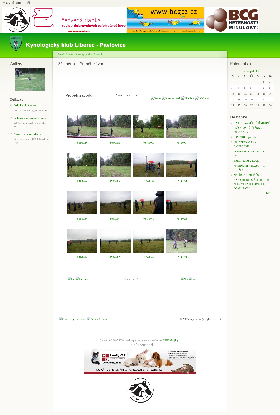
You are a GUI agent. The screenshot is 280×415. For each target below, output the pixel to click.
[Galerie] (156, 98)
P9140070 (148, 257)
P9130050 (148, 143)
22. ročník (97, 54)
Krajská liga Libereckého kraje (28, 134)
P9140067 (82, 257)
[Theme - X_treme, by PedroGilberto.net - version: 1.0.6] (97, 319)
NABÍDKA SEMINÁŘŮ (246, 174)
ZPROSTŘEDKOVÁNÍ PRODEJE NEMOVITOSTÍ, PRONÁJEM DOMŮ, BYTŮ (251, 184)
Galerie (69, 54)
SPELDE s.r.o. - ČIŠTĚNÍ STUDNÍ (252, 123)
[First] (72, 279)
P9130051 (182, 143)
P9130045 (82, 143)
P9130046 (115, 143)
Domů (61, 54)
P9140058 (148, 181)
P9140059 (182, 181)
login (177, 340)
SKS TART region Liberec (247, 137)
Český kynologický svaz (25, 105)
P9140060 (82, 219)
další (268, 193)
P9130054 (115, 181)
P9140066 (182, 219)
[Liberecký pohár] (171, 98)
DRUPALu (168, 340)
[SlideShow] (202, 98)
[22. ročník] (187, 98)
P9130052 (82, 181)
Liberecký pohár (83, 54)
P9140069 (115, 257)
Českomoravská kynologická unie (30, 118)
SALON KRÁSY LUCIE (246, 160)
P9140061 (115, 219)
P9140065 (148, 219)
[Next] (185, 279)
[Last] (192, 279)
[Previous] (82, 279)
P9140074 (182, 257)
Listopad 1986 (252, 71)
